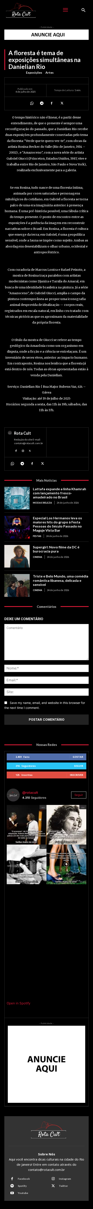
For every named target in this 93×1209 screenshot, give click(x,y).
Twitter (63, 1185)
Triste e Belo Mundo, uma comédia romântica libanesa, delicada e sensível (60, 580)
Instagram (65, 1178)
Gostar (78, 756)
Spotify (22, 1185)
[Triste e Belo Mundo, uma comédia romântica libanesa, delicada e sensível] (17, 585)
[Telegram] (41, 103)
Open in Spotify (18, 1003)
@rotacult (30, 792)
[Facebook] (51, 103)
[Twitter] (61, 103)
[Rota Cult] (10, 442)
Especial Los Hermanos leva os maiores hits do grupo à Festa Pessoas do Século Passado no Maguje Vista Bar (57, 524)
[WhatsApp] (31, 103)
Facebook (24, 1178)
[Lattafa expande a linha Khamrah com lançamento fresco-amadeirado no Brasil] (17, 498)
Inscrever (76, 774)
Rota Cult (22, 433)
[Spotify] (12, 1186)
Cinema (37, 556)
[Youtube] (12, 1193)
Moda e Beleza (42, 502)
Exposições (34, 72)
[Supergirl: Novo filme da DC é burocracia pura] (17, 556)
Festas (37, 536)
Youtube (23, 1193)
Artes (49, 72)
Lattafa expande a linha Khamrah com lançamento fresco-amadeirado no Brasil (59, 493)
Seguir (78, 765)
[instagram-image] (26, 825)
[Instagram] (23, 450)
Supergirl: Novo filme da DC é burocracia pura (56, 549)
